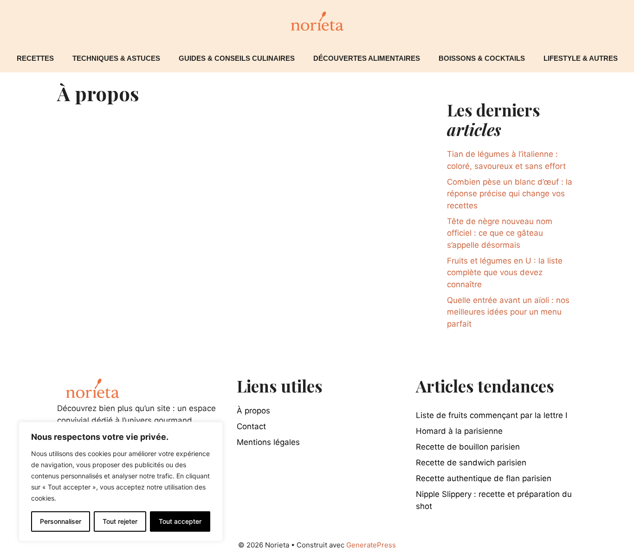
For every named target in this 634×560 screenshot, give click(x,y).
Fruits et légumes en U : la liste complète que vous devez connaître (505, 272)
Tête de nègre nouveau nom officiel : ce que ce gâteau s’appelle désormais (499, 233)
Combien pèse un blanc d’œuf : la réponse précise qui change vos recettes (509, 193)
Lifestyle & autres (580, 58)
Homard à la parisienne (459, 431)
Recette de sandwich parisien (471, 462)
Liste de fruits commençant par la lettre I (491, 415)
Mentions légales (268, 442)
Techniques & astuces (116, 58)
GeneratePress (371, 545)
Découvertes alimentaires (366, 58)
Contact (251, 426)
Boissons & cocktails (482, 58)
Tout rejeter (120, 521)
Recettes (35, 58)
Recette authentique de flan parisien (483, 478)
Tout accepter (180, 521)
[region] (121, 481)
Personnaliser (60, 521)
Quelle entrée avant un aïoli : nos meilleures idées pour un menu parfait (508, 312)
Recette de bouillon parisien (468, 446)
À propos (253, 410)
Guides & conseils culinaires (237, 58)
